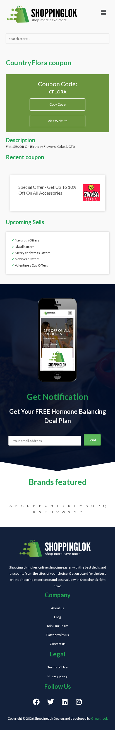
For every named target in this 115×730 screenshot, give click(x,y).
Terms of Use (57, 667)
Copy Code (57, 102)
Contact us (58, 644)
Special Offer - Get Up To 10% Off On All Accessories (47, 189)
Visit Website (58, 121)
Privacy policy (57, 676)
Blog (57, 617)
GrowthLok (99, 718)
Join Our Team (57, 626)
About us (57, 608)
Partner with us (57, 635)
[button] (103, 12)
